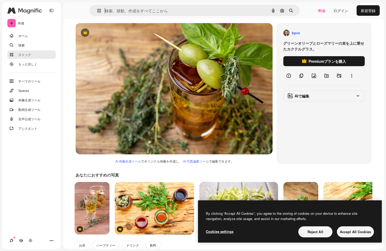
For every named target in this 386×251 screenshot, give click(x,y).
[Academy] (21, 240)
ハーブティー (105, 245)
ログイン (340, 10)
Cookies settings (219, 231)
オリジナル (112, 33)
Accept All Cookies (355, 231)
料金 (322, 10)
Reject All (315, 231)
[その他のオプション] (351, 75)
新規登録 (368, 10)
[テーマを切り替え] (30, 240)
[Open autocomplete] (97, 11)
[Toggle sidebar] (51, 10)
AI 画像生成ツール (128, 161)
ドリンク (132, 245)
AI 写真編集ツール (196, 161)
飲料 (153, 245)
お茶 (82, 245)
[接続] (11, 240)
